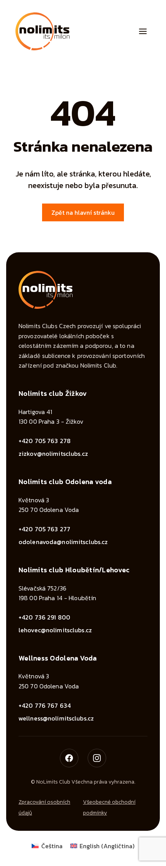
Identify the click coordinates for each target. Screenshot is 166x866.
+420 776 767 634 (45, 705)
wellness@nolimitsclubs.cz (56, 718)
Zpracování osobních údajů (44, 807)
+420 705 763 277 (44, 529)
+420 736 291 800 (44, 617)
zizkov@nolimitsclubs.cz (53, 453)
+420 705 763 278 (45, 440)
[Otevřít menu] (143, 31)
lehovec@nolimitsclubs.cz (55, 630)
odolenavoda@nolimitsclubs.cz (63, 541)
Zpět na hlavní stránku (83, 212)
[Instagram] (97, 758)
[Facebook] (69, 758)
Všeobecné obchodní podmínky (109, 807)
